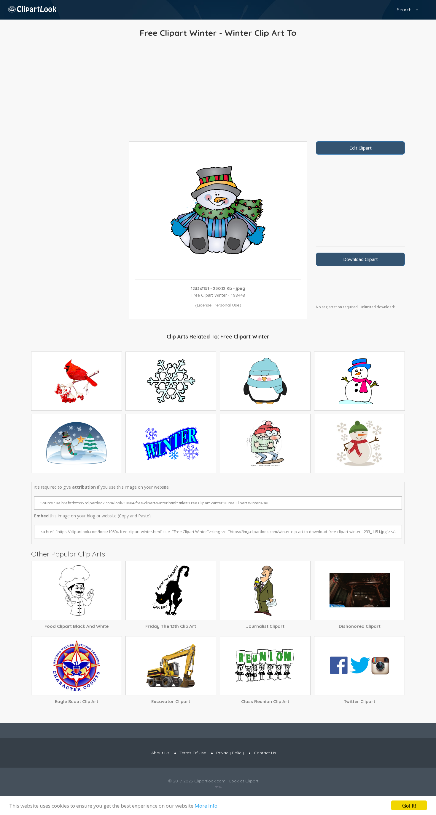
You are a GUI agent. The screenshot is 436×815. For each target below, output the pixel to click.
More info (206, 805)
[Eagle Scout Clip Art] (76, 665)
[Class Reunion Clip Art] (265, 665)
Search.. (405, 9)
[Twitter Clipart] (359, 665)
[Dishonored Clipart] (359, 590)
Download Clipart (360, 259)
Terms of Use (192, 752)
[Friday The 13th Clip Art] (170, 590)
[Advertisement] (218, 90)
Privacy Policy (230, 752)
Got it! (409, 805)
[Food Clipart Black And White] (76, 590)
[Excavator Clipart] (170, 665)
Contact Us (265, 752)
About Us (160, 752)
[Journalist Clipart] (265, 590)
